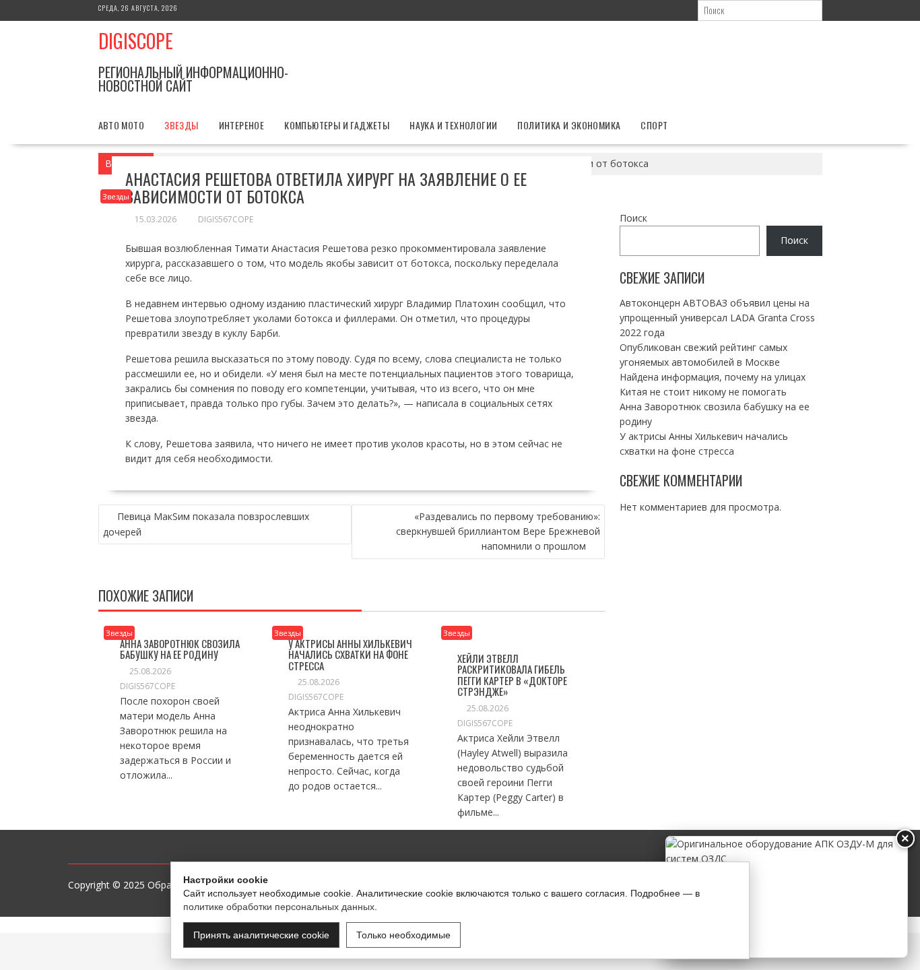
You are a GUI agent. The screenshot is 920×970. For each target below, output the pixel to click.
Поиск (633, 218)
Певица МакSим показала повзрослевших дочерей (206, 524)
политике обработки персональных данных (278, 906)
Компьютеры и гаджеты (336, 125)
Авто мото (121, 125)
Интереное (242, 125)
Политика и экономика (568, 125)
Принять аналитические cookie (261, 935)
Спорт (653, 125)
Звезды (181, 125)
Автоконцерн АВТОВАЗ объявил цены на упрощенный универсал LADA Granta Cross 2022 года (717, 317)
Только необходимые (403, 935)
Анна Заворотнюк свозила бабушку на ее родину (180, 649)
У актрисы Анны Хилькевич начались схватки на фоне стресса (350, 654)
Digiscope (135, 41)
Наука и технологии (453, 125)
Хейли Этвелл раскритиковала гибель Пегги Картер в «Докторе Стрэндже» (512, 675)
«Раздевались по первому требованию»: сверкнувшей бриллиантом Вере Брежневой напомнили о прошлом (498, 531)
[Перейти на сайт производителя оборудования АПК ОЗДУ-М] (786, 897)
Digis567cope (225, 219)
